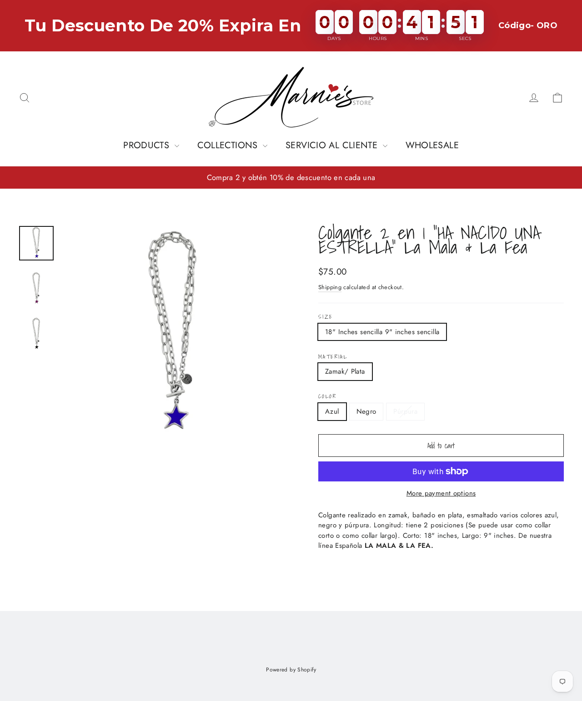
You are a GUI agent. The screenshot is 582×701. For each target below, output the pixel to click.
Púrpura (405, 411)
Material (332, 357)
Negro (366, 411)
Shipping (329, 287)
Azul (332, 411)
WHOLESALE (432, 145)
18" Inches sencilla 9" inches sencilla (382, 332)
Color (327, 396)
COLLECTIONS (229, 145)
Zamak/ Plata (345, 371)
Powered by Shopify (291, 670)
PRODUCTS (147, 145)
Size (325, 317)
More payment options (441, 493)
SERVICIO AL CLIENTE (333, 145)
